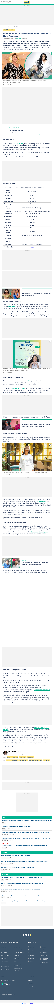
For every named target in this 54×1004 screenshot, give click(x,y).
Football (2, 897)
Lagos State (22, 757)
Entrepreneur (30, 757)
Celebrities (4, 834)
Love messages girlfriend (35, 760)
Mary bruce (46, 760)
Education (3, 885)
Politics (2, 869)
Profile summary (18, 133)
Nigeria (3, 847)
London (9, 757)
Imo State (11, 307)
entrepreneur (18, 143)
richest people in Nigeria (39, 532)
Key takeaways (17, 130)
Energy (2, 879)
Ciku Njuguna (18, 38)
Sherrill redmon (23, 760)
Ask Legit (10, 26)
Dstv (8, 760)
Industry (3, 822)
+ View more (41, 135)
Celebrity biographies (19, 26)
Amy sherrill (14, 760)
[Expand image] (50, 53)
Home (4, 26)
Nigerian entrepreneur (42, 690)
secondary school (25, 381)
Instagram (32, 247)
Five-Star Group (41, 501)
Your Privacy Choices (28, 1003)
